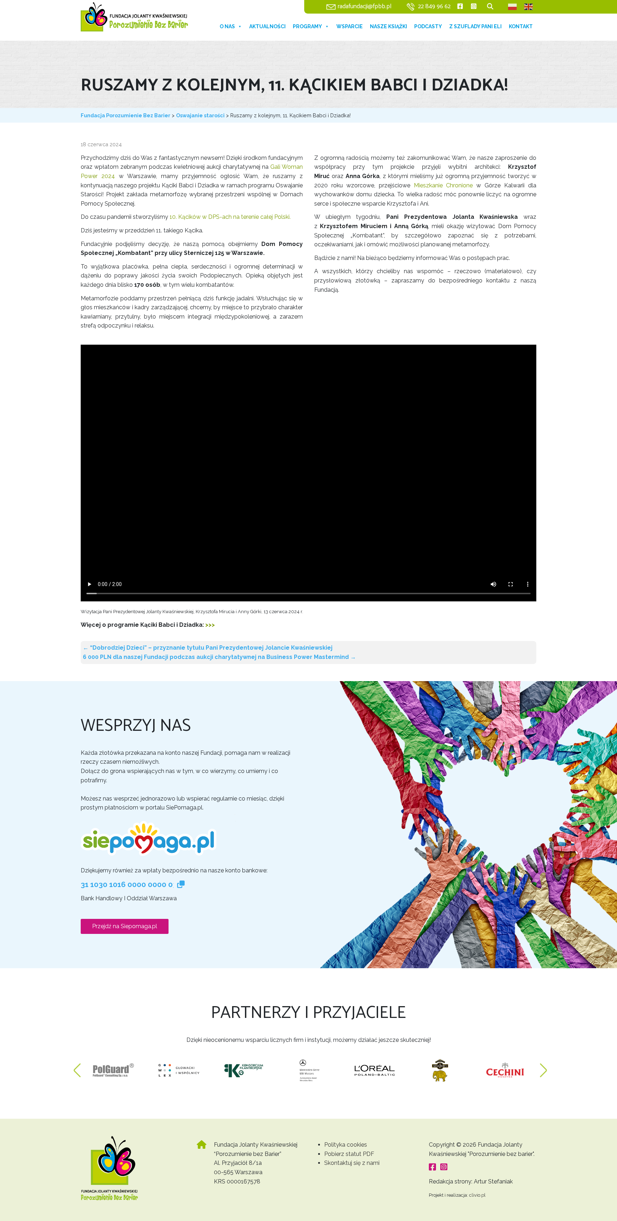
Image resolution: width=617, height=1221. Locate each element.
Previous (77, 1066)
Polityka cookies (345, 1144)
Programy (307, 26)
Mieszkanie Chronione (443, 185)
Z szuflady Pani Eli (475, 26)
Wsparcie (349, 26)
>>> (210, 624)
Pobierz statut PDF (349, 1154)
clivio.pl (477, 1195)
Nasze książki (388, 26)
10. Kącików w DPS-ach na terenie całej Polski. (230, 216)
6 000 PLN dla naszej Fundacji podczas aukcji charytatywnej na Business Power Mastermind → (219, 657)
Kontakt (521, 26)
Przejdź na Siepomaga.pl (124, 926)
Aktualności (267, 26)
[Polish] (512, 6)
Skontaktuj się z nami (352, 1163)
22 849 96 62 (434, 6)
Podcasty (428, 26)
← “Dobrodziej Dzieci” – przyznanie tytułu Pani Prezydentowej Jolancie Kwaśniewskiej (207, 647)
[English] (528, 6)
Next (543, 1066)
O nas (227, 26)
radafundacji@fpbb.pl (364, 6)
